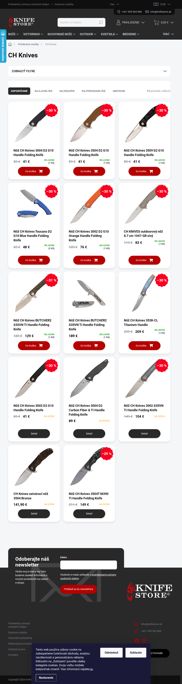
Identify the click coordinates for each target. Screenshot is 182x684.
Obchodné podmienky (20, 638)
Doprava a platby (64, 4)
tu (91, 669)
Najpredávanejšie (94, 91)
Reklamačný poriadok (20, 643)
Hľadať (101, 22)
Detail (34, 433)
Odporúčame (19, 91)
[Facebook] (137, 640)
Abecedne (119, 91)
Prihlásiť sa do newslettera (78, 589)
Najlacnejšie (43, 91)
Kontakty (13, 654)
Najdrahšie (67, 91)
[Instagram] (144, 640)
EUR (163, 4)
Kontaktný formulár (152, 653)
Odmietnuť (111, 652)
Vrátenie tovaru (16, 649)
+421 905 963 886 (151, 631)
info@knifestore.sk (151, 624)
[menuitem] (14, 34)
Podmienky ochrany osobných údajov (28, 4)
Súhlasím (136, 652)
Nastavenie (46, 677)
